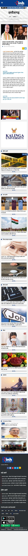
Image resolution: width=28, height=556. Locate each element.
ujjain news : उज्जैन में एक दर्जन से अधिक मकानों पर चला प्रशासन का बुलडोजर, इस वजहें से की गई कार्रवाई (14, 479)
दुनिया (2, 510)
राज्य (10, 513)
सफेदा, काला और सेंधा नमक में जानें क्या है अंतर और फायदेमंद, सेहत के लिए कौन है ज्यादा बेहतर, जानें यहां (13, 278)
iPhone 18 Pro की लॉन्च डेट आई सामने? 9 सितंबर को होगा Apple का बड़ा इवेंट (13, 211)
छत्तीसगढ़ (14, 16)
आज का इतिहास (16, 513)
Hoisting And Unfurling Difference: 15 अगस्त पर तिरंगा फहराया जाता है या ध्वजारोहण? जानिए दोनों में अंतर (13, 233)
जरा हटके (5, 195)
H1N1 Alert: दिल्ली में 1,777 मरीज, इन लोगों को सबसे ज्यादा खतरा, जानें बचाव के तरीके (13, 347)
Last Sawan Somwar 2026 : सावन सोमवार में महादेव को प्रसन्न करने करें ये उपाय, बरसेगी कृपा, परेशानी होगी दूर (13, 393)
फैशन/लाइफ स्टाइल (7, 239)
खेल (8, 510)
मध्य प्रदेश (6, 525)
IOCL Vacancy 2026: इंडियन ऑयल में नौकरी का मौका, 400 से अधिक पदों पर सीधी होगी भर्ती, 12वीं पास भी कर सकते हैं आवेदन (13, 302)
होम (10, 16)
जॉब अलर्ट (5, 285)
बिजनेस (7, 513)
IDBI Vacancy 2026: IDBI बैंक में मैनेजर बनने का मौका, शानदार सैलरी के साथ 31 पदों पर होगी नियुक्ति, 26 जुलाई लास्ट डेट (13, 324)
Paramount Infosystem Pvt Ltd (20, 529)
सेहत (4, 330)
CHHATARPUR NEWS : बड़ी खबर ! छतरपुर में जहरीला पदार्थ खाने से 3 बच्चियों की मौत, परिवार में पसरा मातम (14, 483)
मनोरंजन (16, 510)
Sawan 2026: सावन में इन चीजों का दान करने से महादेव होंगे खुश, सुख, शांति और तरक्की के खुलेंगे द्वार (13, 414)
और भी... (14, 172)
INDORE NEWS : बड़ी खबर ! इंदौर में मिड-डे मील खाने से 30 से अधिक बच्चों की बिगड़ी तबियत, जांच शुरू (13, 481)
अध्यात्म (4, 375)
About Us (9, 529)
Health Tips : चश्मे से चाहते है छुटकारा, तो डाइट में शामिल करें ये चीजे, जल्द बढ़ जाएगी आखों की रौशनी (13, 257)
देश (5, 510)
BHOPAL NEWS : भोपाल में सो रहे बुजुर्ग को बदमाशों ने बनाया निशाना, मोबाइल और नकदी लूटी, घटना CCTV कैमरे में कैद (14, 476)
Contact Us (3, 529)
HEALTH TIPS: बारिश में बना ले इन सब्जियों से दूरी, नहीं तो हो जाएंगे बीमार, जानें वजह (13, 368)
